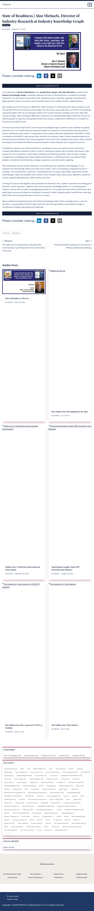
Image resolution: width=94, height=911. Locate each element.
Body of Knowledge (12, 755)
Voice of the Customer (27, 830)
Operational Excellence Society (66, 806)
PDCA (59, 809)
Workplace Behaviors (61, 830)
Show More (7, 834)
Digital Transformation (47, 782)
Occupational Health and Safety (72, 802)
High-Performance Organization (14, 792)
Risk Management (78, 816)
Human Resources (57, 792)
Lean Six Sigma (56, 799)
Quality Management (67, 813)
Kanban (74, 796)
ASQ (51, 768)
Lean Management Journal (37, 799)
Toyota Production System (79, 823)
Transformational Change (33, 826)
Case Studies (85, 772)
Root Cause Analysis (19, 819)
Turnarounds (55, 826)
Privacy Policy (13, 896)
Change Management (24, 775)
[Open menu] (90, 4)
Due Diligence (61, 782)
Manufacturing (32, 802)
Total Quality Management (61, 823)
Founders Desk (48, 755)
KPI (82, 796)
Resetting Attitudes (47, 816)
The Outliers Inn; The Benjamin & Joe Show (69, 411)
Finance (6, 233)
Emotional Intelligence (12, 785)
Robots (6, 819)
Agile (22, 768)
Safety (31, 819)
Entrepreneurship (29, 785)
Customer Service (51, 779)
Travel (46, 826)
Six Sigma (57, 819)
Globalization (17, 789)
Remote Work (25, 816)
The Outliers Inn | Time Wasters (64, 725)
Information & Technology (13, 796)
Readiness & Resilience (11, 816)
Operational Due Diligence (11, 806)
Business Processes (37, 772)
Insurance (40, 796)
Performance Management (74, 809)
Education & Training (76, 782)
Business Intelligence (21, 772)
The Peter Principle (36, 823)
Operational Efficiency (28, 806)
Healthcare (74, 789)
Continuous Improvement (71, 775)
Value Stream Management (71, 826)
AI (28, 768)
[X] (53, 76)
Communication (41, 775)
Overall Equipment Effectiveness (45, 809)
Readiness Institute (81, 874)
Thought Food (78, 755)
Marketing (44, 802)
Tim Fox (48, 823)
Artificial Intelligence (39, 768)
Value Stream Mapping (10, 830)
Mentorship (55, 802)
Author (71, 768)
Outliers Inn (28, 809)
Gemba (7, 789)
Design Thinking (22, 782)
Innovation (29, 796)
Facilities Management (66, 785)
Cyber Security (64, 779)
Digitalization (34, 782)
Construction (54, 775)
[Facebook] (46, 76)
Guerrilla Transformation (49, 789)
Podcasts (6, 25)
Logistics (77, 799)
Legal (68, 799)
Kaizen (66, 796)
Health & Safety (63, 789)
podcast (7, 813)
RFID (66, 816)
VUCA (39, 830)
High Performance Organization (37, 792)
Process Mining (36, 813)
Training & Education (17, 826)
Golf (26, 789)
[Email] (59, 76)
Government (35, 789)
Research (16, 233)
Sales (39, 819)
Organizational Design (12, 809)
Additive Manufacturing (10, 768)
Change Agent (8, 775)
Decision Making (9, 782)
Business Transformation (53, 772)
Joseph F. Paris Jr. (59, 874)
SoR (67, 819)
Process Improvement (21, 813)
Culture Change (20, 779)
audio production (61, 768)
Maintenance (8, 802)
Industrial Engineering (73, 792)
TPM (6, 826)
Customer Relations (36, 779)
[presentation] (24, 281)
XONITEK (7, 29)
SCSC (47, 819)
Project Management (51, 813)
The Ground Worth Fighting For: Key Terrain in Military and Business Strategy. (73, 244)
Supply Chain (9, 823)
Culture (7, 779)
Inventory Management (53, 796)
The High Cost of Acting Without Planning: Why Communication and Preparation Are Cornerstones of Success (23, 246)
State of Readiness (35, 874)
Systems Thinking (22, 823)
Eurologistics (51, 785)
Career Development (70, 772)
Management (19, 802)
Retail (58, 816)
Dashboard (76, 779)
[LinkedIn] (39, 76)
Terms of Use (12, 899)
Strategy (76, 819)
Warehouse (48, 830)
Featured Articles (31, 755)
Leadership (10, 799)
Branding (80, 768)
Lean (22, 799)
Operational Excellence (46, 806)
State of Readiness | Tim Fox (17, 298)
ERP (41, 785)
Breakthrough (8, 772)
